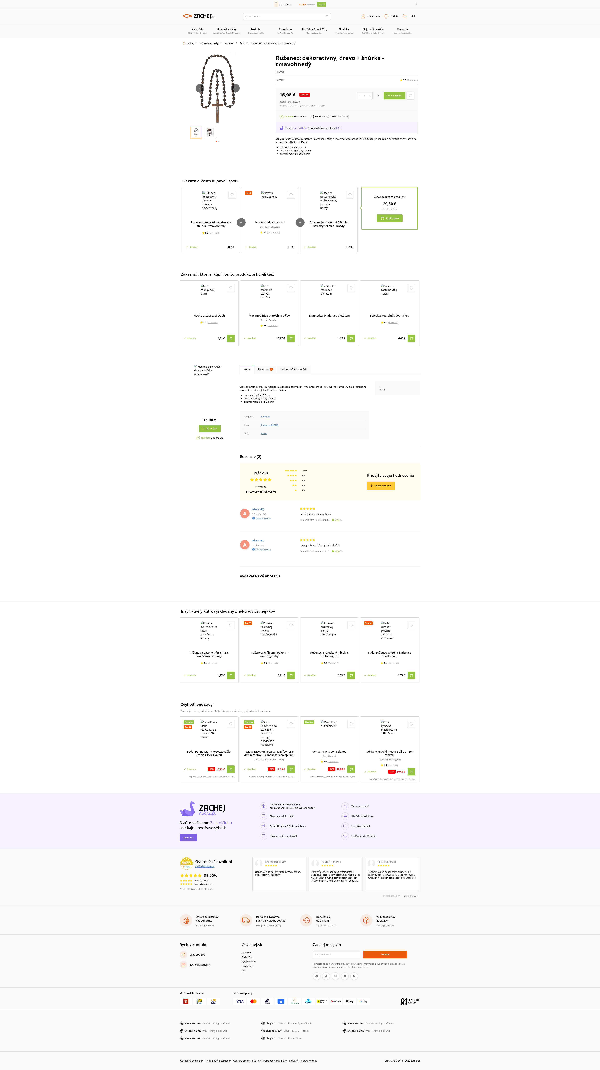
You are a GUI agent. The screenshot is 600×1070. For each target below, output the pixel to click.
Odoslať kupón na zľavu (300, 575)
